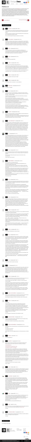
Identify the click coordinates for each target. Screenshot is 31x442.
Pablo (9, 179)
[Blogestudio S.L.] (26, 436)
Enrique (15, 1)
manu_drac (10, 28)
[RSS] (28, 2)
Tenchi (9, 393)
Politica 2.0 (5, 7)
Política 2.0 (18, 8)
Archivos (12, 3)
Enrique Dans (10, 85)
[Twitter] (25, 2)
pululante (9, 111)
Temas (17, 3)
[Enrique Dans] (5, 2)
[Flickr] (27, 2)
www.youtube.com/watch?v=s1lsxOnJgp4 (10, 347)
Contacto (21, 3)
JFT (8, 133)
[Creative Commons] (27, 438)
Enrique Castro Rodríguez (12, 324)
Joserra (9, 62)
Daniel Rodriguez (10, 39)
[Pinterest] (26, 2)
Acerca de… (26, 3)
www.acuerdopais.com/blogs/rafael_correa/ (11, 346)
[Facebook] (24, 2)
